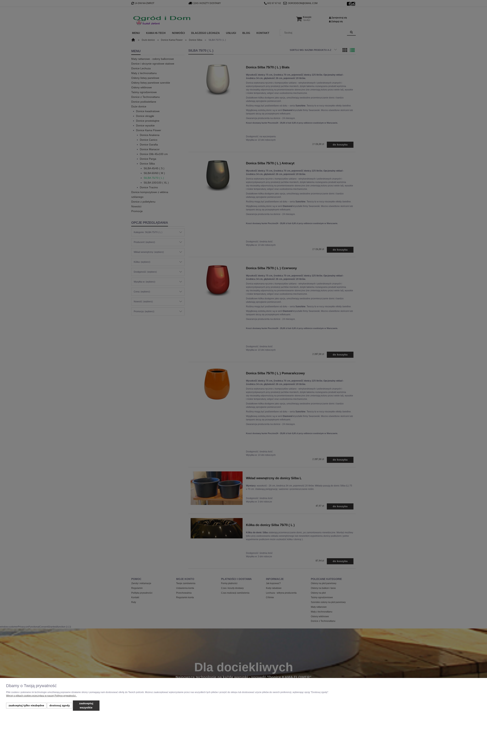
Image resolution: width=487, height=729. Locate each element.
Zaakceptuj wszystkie (86, 705)
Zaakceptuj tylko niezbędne (26, 705)
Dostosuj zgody (59, 705)
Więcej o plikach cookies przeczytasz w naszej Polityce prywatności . (41, 695)
